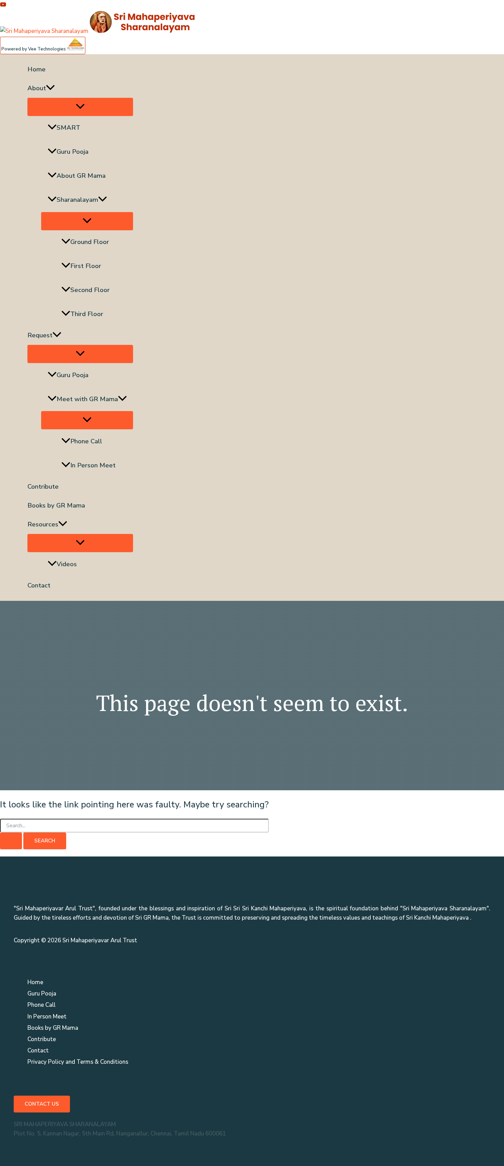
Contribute (43, 486)
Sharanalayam (77, 199)
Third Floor (86, 314)
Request (39, 335)
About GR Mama (81, 175)
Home (36, 69)
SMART (68, 127)
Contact (38, 585)
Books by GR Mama (56, 505)
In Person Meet (93, 465)
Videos (67, 564)
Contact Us (42, 1103)
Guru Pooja (72, 151)
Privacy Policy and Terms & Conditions (77, 1062)
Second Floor (90, 289)
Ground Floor (89, 241)
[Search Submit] (11, 840)
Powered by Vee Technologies (34, 49)
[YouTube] (3, 6)
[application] (50, 88)
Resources (42, 524)
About (36, 88)
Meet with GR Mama (87, 399)
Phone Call (86, 441)
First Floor (85, 265)
